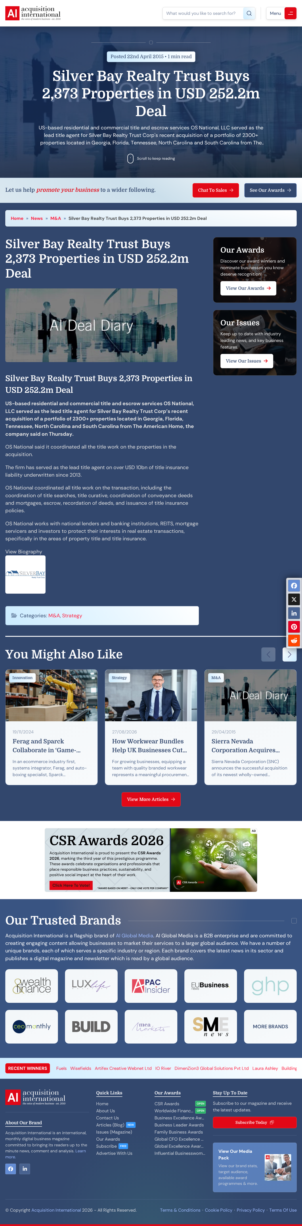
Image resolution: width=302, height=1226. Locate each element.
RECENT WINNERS (27, 1068)
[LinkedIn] (294, 613)
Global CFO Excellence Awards (180, 1139)
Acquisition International (56, 1210)
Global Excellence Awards (180, 1146)
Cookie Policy (218, 1210)
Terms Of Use (283, 1210)
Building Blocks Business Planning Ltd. (257, 1068)
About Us (105, 1111)
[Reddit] (294, 641)
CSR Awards (167, 1104)
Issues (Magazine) (114, 1132)
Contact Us (107, 1118)
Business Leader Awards (179, 1125)
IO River (101, 1068)
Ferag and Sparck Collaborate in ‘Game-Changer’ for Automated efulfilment (48, 746)
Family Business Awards (179, 1132)
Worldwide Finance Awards (174, 1111)
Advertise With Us (114, 1153)
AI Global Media (134, 935)
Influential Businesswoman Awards (180, 1153)
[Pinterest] (294, 627)
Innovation (22, 678)
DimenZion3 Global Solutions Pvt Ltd (149, 1068)
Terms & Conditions (180, 1210)
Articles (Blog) (110, 1125)
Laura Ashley (203, 1068)
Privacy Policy (251, 1210)
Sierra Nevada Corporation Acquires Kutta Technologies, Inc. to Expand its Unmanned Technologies (248, 746)
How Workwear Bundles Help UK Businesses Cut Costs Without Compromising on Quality (150, 746)
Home (17, 218)
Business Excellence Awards (180, 1118)
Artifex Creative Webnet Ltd (60, 1068)
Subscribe (106, 1146)
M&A (55, 218)
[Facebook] (294, 586)
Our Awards (108, 1139)
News (37, 218)
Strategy (72, 615)
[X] (294, 599)
